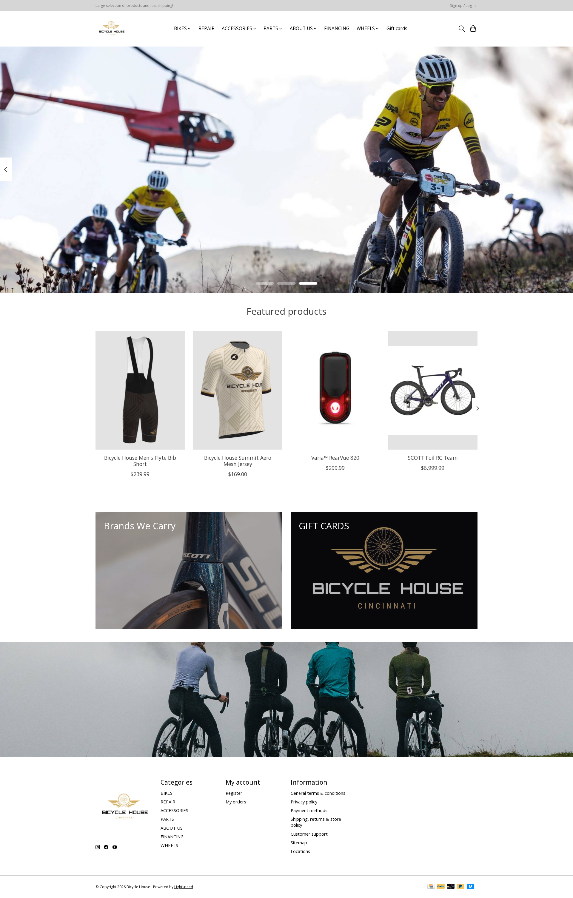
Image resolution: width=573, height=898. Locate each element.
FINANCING (336, 28)
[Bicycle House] (111, 28)
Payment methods (309, 810)
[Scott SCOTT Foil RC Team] (433, 390)
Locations (300, 851)
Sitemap (299, 842)
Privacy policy (304, 802)
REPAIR (206, 28)
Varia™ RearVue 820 (335, 457)
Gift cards (396, 28)
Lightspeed (183, 886)
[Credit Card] (431, 887)
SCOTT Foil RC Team (433, 457)
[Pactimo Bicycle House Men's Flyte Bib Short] (140, 390)
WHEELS (169, 845)
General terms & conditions (318, 793)
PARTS (167, 819)
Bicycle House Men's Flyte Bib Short (140, 460)
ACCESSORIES (174, 810)
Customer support (309, 834)
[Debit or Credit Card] (451, 887)
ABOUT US (172, 828)
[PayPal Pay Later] (460, 887)
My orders (236, 802)
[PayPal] (441, 887)
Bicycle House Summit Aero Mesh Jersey (237, 460)
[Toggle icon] (461, 28)
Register (234, 793)
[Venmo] (471, 887)
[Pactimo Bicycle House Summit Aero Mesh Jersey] (237, 390)
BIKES (166, 793)
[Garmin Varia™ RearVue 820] (335, 390)
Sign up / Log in (463, 5)
